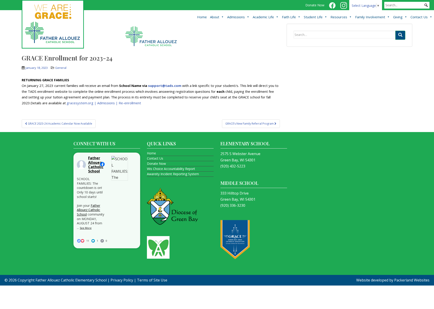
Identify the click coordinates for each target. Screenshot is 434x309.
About (214, 17)
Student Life (313, 17)
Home (202, 17)
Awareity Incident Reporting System (173, 174)
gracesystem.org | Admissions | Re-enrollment (104, 103)
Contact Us (419, 17)
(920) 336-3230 (232, 205)
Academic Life (263, 17)
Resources (338, 17)
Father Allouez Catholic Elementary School (71, 280)
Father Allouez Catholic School (88, 209)
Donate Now (314, 5)
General (60, 68)
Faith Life (289, 17)
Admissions (236, 17)
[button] (426, 5)
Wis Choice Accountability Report (171, 169)
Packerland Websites (411, 280)
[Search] (400, 35)
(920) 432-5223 (232, 166)
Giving (398, 17)
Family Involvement (370, 17)
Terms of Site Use (152, 280)
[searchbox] (406, 5)
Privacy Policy (122, 280)
